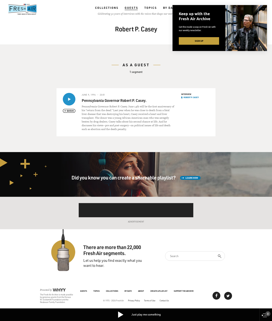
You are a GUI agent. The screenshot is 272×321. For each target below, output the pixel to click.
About (141, 291)
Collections (106, 8)
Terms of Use (149, 300)
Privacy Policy (134, 300)
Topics (150, 8)
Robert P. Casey (191, 97)
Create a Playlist (158, 291)
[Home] (22, 9)
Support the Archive (184, 291)
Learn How (191, 177)
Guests (131, 8)
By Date (170, 8)
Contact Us (164, 300)
